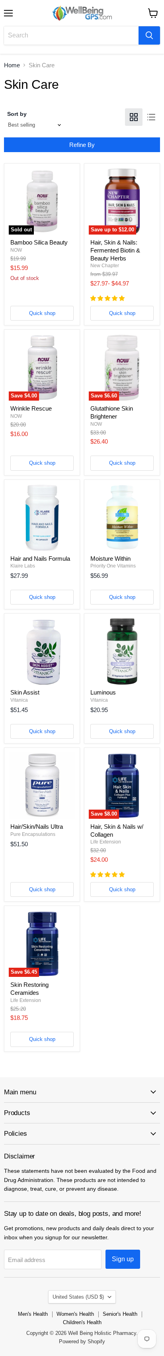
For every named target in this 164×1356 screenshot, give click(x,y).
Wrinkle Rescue (31, 408)
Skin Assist (24, 692)
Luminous (103, 692)
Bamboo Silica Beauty (39, 242)
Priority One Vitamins (113, 566)
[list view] (151, 117)
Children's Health (82, 1322)
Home (12, 65)
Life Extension (105, 842)
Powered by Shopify (82, 1341)
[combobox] (71, 35)
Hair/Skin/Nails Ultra (36, 826)
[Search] (149, 35)
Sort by (17, 114)
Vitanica (19, 700)
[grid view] (134, 117)
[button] (108, 298)
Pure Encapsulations (32, 834)
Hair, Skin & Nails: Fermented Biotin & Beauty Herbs (115, 250)
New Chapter (104, 265)
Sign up (123, 1259)
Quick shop (42, 313)
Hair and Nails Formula (40, 558)
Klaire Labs (22, 566)
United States (78, 1297)
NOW (16, 250)
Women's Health (75, 1314)
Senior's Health (120, 1314)
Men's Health (33, 1314)
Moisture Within (110, 558)
